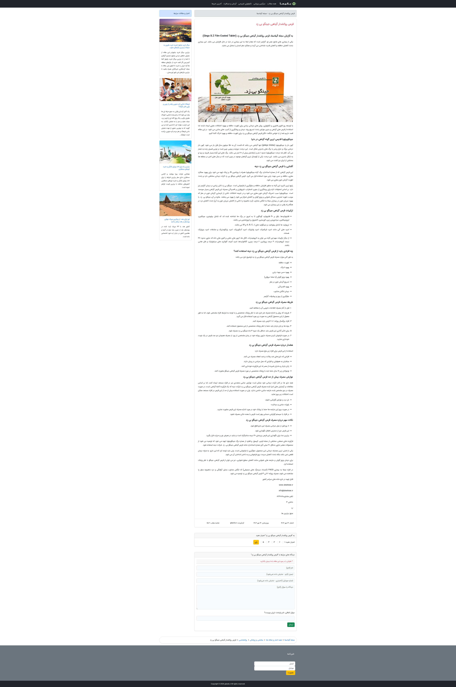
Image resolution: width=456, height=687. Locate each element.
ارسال (291, 624)
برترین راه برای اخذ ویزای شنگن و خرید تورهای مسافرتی (176, 167)
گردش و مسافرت (229, 3)
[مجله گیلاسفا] (288, 4)
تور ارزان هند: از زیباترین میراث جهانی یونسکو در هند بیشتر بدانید (177, 220)
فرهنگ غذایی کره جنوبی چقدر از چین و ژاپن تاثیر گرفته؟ (176, 105)
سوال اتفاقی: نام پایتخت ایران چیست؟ (279, 612)
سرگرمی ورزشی (259, 3)
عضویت (291, 672)
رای (256, 542)
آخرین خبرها (217, 3)
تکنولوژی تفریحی (245, 3)
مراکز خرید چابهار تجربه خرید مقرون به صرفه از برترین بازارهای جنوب (177, 46)
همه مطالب (271, 3)
